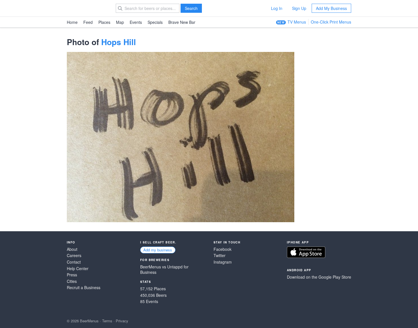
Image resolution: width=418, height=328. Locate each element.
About (72, 249)
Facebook (222, 249)
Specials (155, 22)
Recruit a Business (83, 287)
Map (120, 22)
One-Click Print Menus (331, 22)
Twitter (219, 255)
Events (136, 22)
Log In (276, 8)
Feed (88, 22)
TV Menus (296, 22)
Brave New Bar (181, 22)
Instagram (223, 262)
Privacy (122, 320)
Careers (74, 255)
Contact (74, 262)
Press (72, 274)
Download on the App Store (306, 252)
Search (191, 8)
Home (72, 22)
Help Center (77, 268)
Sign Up (299, 8)
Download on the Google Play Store (319, 277)
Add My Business (331, 8)
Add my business (157, 250)
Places (104, 22)
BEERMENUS (87, 8)
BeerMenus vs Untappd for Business (164, 269)
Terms (107, 320)
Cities (72, 281)
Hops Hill (118, 42)
